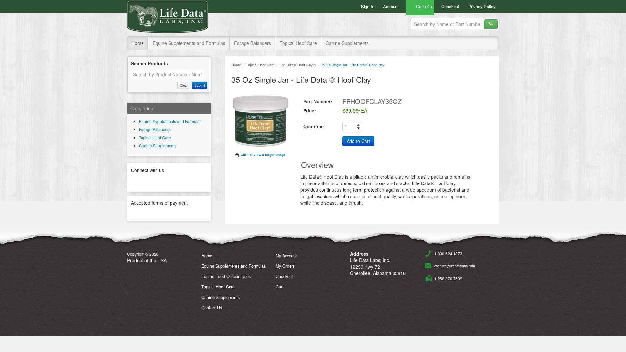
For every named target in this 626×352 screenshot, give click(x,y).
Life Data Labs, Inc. (167, 16)
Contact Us (211, 308)
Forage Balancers (252, 43)
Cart (280, 287)
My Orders (285, 266)
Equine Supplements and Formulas (189, 43)
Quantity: (313, 126)
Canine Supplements (347, 43)
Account (391, 6)
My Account (286, 255)
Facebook (169, 182)
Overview (317, 164)
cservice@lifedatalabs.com (454, 265)
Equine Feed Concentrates (226, 276)
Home (137, 43)
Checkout (450, 6)
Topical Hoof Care (298, 43)
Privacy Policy (482, 6)
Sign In (367, 6)
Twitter (152, 182)
